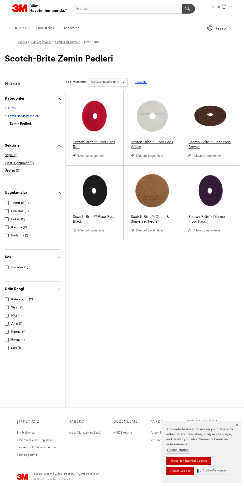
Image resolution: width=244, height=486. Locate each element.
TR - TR (215, 7)
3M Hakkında (26, 432)
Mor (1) (16, 315)
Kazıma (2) (19, 227)
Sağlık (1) (11, 155)
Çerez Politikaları (88, 474)
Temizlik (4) (20, 203)
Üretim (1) (12, 171)
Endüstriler (45, 28)
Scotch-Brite (105, 82)
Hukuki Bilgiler (43, 474)
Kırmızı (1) (18, 332)
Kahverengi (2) (22, 299)
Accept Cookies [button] (180, 471)
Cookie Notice (178, 450)
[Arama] (188, 9)
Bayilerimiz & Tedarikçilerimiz (36, 447)
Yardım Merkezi (160, 432)
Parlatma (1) (19, 235)
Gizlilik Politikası (65, 474)
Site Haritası (158, 440)
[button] (212, 471)
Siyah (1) (17, 307)
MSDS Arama (122, 432)
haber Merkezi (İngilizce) (84, 432)
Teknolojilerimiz (27, 454)
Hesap (220, 29)
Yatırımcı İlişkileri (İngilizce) (35, 440)
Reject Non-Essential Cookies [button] (188, 461)
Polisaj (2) (18, 219)
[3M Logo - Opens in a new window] (39, 9)
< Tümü (10, 108)
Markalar (71, 28)
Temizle (141, 82)
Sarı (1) (16, 348)
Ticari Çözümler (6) (19, 163)
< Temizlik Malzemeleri (22, 116)
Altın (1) (16, 324)
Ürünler (19, 28)
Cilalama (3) (20, 211)
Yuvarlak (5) (19, 267)
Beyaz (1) (18, 340)
